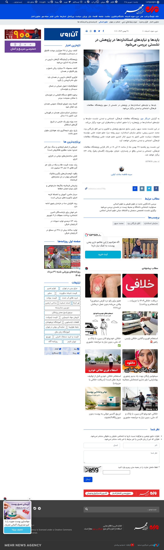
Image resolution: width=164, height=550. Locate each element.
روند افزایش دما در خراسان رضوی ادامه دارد (61, 205)
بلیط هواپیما (74, 327)
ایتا (49, 2)
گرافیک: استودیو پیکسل (122, 545)
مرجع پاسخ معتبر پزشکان (62, 312)
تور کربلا (76, 303)
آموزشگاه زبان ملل (62, 332)
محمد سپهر (118, 223)
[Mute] (130, 256)
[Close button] (29, 498)
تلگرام (113, 2)
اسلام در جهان (114, 22)
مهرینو (48, 336)
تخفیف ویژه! (17, 530)
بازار (89, 16)
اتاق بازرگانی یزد (133, 223)
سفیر (50, 293)
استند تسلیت (64, 303)
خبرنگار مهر (145, 118)
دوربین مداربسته (62, 307)
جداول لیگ (31, 2)
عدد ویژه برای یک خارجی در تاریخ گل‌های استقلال (63, 123)
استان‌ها (63, 16)
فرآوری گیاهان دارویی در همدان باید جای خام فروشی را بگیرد (62, 79)
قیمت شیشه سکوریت (68, 293)
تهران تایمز (71, 341)
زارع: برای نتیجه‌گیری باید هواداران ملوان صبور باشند (60, 132)
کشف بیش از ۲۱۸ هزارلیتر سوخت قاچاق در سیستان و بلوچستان (60, 52)
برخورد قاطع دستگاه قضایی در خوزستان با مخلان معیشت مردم (61, 96)
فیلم (51, 16)
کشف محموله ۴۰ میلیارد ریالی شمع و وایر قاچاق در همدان (62, 70)
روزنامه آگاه (53, 341)
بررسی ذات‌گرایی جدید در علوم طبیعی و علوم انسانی (134, 204)
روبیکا (57, 2)
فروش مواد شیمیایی (70, 317)
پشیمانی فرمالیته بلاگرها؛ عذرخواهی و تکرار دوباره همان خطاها (61, 187)
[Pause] (125, 256)
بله (85, 2)
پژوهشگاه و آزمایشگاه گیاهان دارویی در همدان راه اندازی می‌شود (61, 61)
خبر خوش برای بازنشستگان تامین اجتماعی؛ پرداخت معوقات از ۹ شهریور (62, 214)
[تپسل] (86, 235)
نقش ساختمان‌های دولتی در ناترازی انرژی (62, 157)
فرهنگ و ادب (149, 16)
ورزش (84, 16)
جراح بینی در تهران (69, 288)
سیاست (78, 16)
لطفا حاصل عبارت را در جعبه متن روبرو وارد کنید (138, 467)
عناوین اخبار (154, 22)
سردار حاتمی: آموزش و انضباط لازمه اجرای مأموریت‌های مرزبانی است (62, 196)
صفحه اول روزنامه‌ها (69, 241)
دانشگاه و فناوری (117, 16)
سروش (103, 2)
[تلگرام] (39, 509)
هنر (141, 16)
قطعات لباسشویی (72, 322)
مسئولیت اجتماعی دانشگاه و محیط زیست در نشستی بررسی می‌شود (128, 207)
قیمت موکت (51, 298)
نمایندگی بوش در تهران (55, 327)
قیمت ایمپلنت (51, 317)
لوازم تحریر (51, 288)
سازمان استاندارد (151, 223)
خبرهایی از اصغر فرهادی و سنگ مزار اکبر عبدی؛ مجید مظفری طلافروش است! (60, 148)
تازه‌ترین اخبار (72, 45)
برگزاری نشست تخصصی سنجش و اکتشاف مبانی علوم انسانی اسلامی (128, 210)
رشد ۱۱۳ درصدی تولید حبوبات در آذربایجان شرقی (64, 223)
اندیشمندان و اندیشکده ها (87, 22)
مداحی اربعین (51, 303)
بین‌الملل (70, 16)
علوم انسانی (103, 22)
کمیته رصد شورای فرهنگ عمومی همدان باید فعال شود (60, 105)
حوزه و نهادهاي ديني (129, 22)
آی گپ (93, 2)
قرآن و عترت (143, 22)
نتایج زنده (42, 2)
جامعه (101, 16)
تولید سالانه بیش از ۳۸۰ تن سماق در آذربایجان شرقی (61, 232)
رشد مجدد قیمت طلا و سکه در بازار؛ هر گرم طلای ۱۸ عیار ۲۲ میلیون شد (61, 166)
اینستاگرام (76, 2)
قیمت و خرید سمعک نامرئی (67, 336)
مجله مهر (45, 16)
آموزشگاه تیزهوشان (53, 322)
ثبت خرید (103, 254)
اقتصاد (94, 16)
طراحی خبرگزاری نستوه (146, 545)
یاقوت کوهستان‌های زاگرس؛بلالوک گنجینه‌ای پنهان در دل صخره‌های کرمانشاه (63, 176)
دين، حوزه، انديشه (132, 16)
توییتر (66, 2)
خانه (157, 16)
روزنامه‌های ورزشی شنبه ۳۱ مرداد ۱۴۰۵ (63, 273)
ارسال (88, 479)
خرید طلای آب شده (70, 298)
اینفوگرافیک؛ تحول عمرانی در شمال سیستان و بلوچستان (63, 88)
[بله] (35, 509)
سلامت (107, 16)
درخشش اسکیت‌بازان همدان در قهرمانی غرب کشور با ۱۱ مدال (61, 114)
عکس (56, 16)
